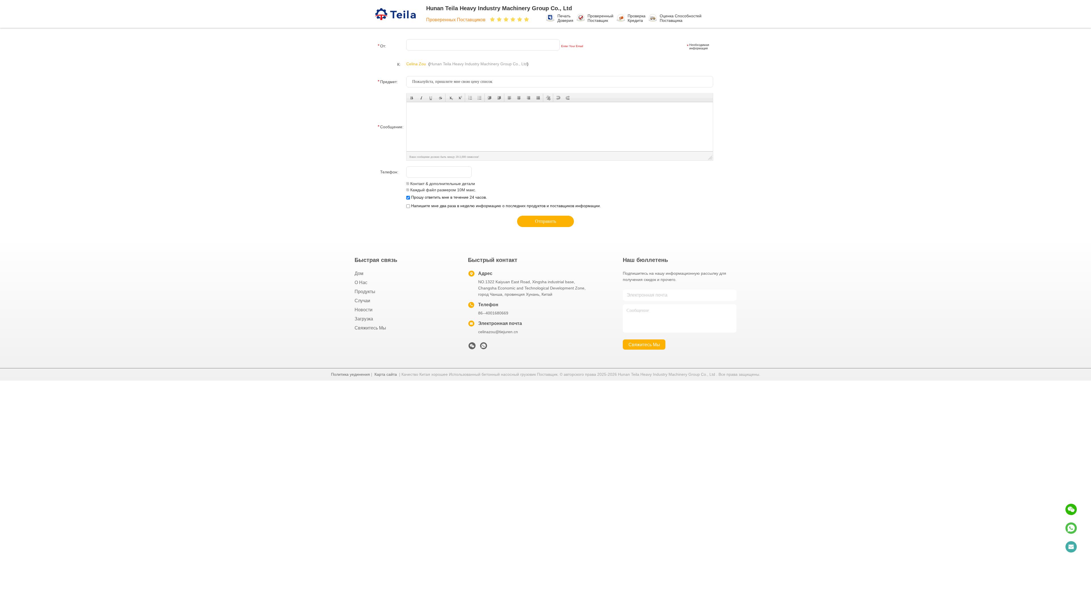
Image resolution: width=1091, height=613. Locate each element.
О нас (361, 282)
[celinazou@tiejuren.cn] (1071, 546)
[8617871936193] (1071, 528)
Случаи (362, 300)
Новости (363, 309)
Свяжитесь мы (370, 328)
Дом (359, 273)
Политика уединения (350, 374)
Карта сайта (385, 374)
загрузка (364, 318)
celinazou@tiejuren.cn (498, 331)
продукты (365, 291)
